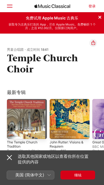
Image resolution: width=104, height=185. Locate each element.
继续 (78, 175)
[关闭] (100, 16)
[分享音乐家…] (93, 43)
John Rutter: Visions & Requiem (66, 144)
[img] (52, 6)
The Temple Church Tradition (22, 144)
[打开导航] (9, 6)
